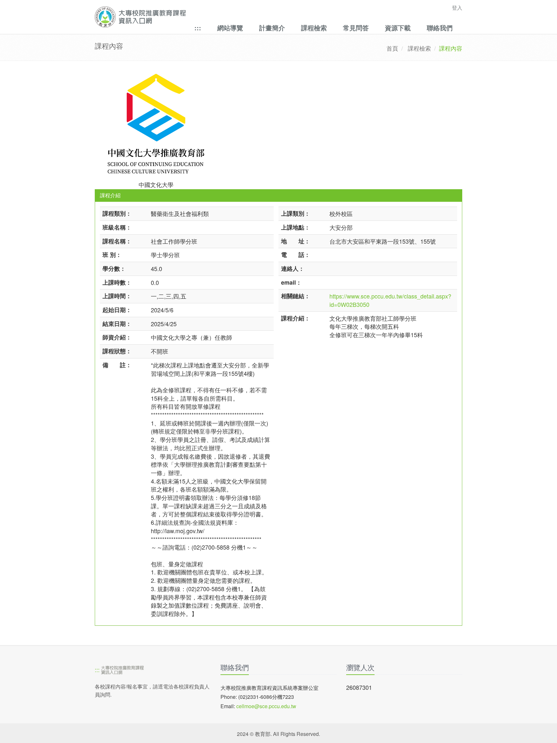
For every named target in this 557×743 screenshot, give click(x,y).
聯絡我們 (440, 27)
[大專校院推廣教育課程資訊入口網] (243, 17)
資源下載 (398, 27)
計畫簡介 (272, 27)
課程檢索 (314, 27)
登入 (457, 7)
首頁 (392, 48)
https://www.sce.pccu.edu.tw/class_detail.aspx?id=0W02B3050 (390, 300)
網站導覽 (230, 27)
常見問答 (356, 27)
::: (197, 27)
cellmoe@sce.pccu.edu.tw (266, 706)
